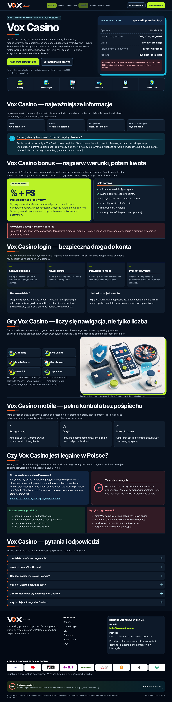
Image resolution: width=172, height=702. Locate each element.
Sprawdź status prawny (57, 61)
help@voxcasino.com (121, 628)
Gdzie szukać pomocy (152, 686)
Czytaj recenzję (136, 5)
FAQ (108, 5)
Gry (75, 5)
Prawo (101, 5)
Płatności (83, 5)
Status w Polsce (156, 5)
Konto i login (70, 626)
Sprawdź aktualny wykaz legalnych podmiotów (35, 498)
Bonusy (61, 5)
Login (69, 5)
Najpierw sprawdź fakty (23, 61)
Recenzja (51, 5)
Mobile (93, 5)
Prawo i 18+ (69, 639)
